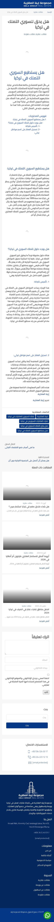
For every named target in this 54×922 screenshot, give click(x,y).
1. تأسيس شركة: (32, 126)
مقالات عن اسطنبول (42, 890)
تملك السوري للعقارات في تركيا (21, 416)
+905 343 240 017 (41, 832)
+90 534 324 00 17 (40, 751)
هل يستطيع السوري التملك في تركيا (33, 431)
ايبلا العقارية (42, 416)
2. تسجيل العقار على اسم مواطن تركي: (25, 131)
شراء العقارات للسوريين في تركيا (34, 421)
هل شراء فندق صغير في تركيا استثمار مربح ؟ (29, 506)
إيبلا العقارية (43, 394)
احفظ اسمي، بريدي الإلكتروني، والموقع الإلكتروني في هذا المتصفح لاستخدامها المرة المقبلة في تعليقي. (27, 682)
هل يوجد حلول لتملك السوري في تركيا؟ (25, 122)
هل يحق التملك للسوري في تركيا (34, 426)
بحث (27, 725)
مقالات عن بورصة (43, 885)
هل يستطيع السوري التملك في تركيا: (28, 119)
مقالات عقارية (38, 12)
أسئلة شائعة (46, 855)
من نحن (48, 850)
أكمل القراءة (44, 515)
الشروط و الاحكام (44, 865)
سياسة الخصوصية (44, 860)
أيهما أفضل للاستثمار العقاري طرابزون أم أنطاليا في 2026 (27, 558)
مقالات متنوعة (29, 34)
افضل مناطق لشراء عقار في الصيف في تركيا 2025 (29, 611)
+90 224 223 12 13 (40, 757)
